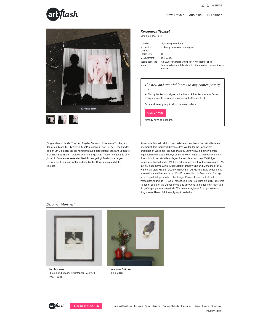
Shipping (156, 306)
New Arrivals (175, 15)
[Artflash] (62, 14)
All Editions (214, 15)
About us (195, 15)
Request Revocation (86, 305)
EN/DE (218, 5)
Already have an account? (159, 119)
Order (197, 306)
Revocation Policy (142, 306)
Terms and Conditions (122, 306)
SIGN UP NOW (155, 112)
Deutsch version (213, 311)
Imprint (205, 306)
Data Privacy (186, 306)
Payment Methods (171, 306)
